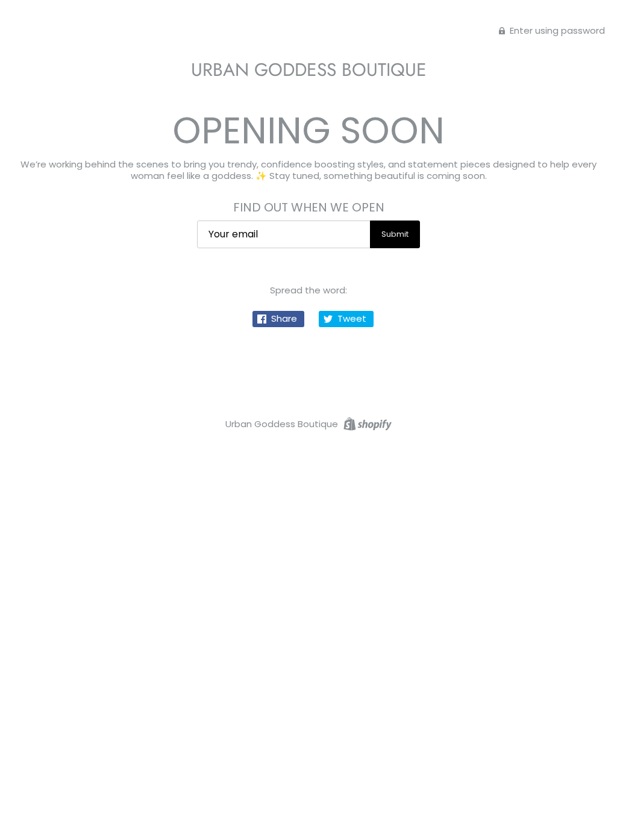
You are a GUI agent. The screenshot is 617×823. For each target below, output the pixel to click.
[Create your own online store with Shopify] (366, 423)
